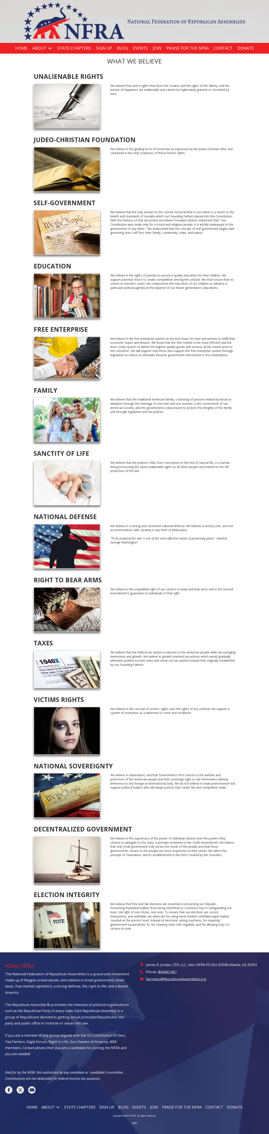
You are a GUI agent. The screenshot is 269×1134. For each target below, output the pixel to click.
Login (134, 1122)
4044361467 (167, 972)
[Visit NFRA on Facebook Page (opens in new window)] (8, 1090)
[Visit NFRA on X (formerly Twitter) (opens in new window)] (20, 1090)
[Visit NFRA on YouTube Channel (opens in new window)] (32, 1090)
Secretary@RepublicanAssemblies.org (176, 979)
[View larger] (67, 106)
